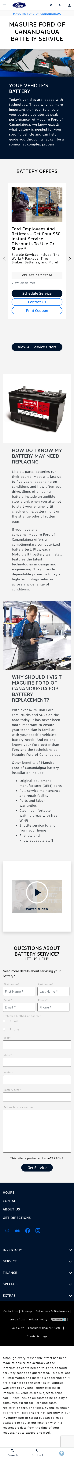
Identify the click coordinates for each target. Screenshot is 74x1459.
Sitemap (26, 1311)
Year (7, 1037)
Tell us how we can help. (20, 1107)
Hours (9, 1192)
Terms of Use (16, 1319)
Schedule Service (37, 293)
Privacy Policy (38, 1319)
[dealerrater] (7, 1230)
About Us (11, 1209)
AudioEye (18, 1328)
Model (8, 1072)
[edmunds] (17, 1230)
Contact (10, 1201)
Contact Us (37, 302)
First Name (11, 984)
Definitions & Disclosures (52, 1311)
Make (8, 1055)
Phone (43, 1000)
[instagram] (38, 1230)
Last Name (45, 984)
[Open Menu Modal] (4, 5)
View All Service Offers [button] (37, 347)
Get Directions (17, 1218)
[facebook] (27, 1230)
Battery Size (12, 1090)
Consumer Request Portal (45, 1328)
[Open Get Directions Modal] (51, 5)
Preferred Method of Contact (22, 1016)
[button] (69, 259)
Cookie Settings (37, 1336)
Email (8, 1000)
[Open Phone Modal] (60, 5)
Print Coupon (37, 310)
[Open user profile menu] (69, 5)
